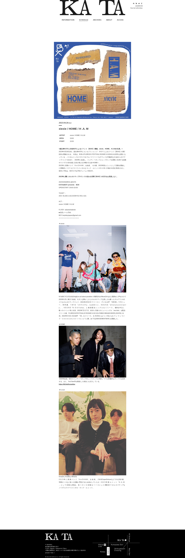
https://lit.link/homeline (67, 384)
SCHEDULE (83, 20)
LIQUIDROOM (139, 6)
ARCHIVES (97, 20)
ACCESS (120, 20)
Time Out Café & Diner (136, 8)
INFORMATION (68, 20)
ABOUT (109, 20)
